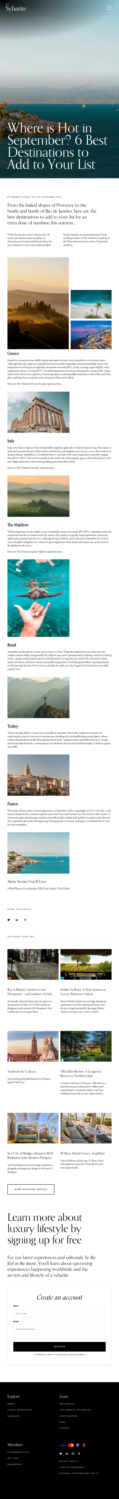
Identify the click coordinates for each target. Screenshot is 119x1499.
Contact (65, 1428)
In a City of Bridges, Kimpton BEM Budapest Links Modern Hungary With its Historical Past (30, 1158)
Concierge (14, 1470)
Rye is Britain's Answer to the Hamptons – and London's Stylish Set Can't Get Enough (29, 994)
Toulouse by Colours (21, 1071)
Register (59, 1346)
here (59, 383)
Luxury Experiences (20, 1410)
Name (16, 1306)
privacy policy (61, 1354)
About (11, 1404)
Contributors (69, 1416)
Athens (107, 370)
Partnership (67, 1404)
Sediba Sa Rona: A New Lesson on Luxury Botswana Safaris (83, 992)
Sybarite (16, 7)
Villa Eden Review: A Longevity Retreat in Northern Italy (80, 1074)
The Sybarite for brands (75, 1410)
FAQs (63, 1422)
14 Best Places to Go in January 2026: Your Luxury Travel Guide (38, 888)
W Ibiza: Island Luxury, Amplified (82, 1153)
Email (15, 1321)
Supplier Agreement (72, 1467)
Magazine (13, 1416)
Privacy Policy (69, 1461)
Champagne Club (18, 1452)
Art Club (12, 1458)
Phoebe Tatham (21, 197)
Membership (14, 1464)
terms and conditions (77, 1354)
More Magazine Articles (31, 1189)
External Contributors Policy (79, 1473)
